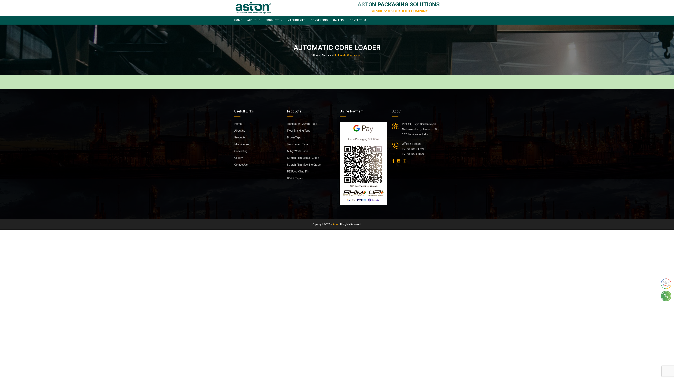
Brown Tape (294, 137)
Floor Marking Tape (298, 130)
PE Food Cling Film (298, 171)
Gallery (339, 20)
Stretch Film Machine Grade (304, 164)
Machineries (297, 20)
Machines (327, 55)
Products (273, 20)
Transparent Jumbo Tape (302, 123)
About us (253, 20)
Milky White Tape (297, 151)
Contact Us (358, 20)
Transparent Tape (297, 144)
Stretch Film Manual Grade (303, 157)
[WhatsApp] (666, 283)
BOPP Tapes (295, 178)
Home (238, 20)
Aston (335, 224)
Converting (319, 20)
